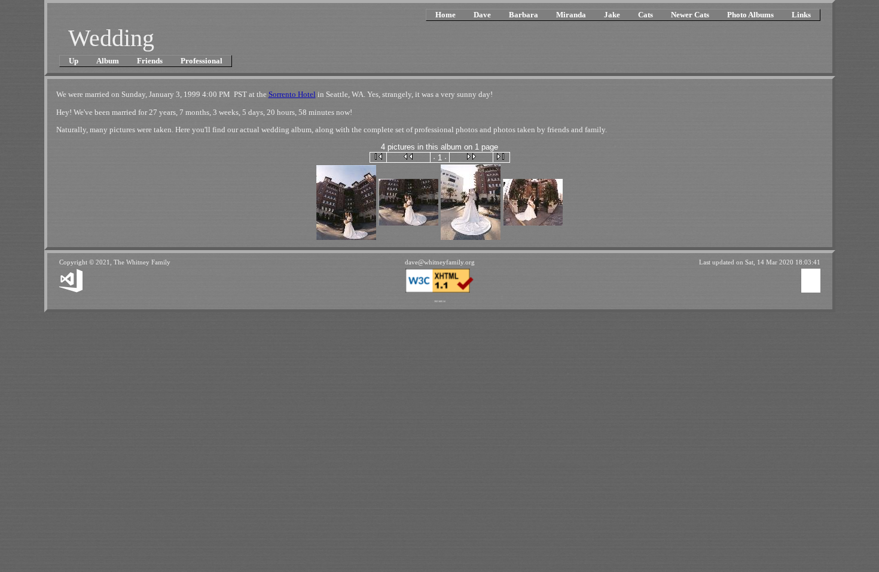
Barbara (523, 14)
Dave (482, 14)
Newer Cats (690, 14)
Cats (645, 14)
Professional (201, 60)
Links (801, 14)
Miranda (571, 14)
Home (445, 14)
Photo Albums (750, 14)
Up (73, 60)
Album (107, 60)
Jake (612, 14)
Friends (150, 60)
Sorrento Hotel (292, 94)
